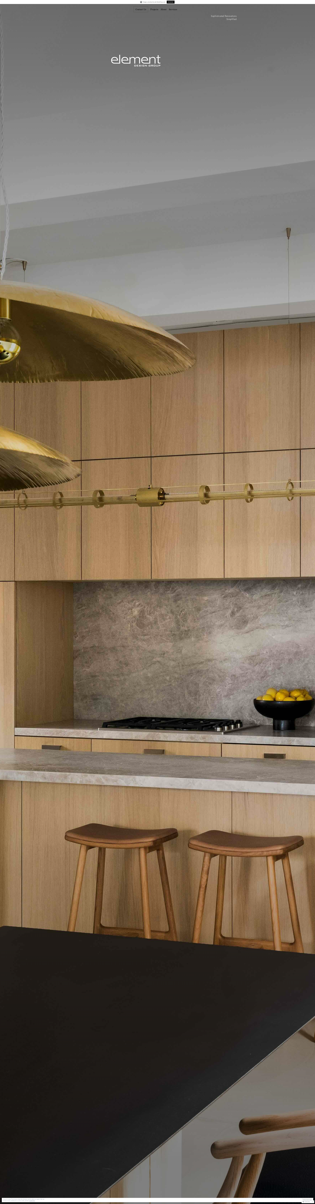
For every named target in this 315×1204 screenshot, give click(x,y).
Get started (170, 2)
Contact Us (141, 9)
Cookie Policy (32, 1200)
